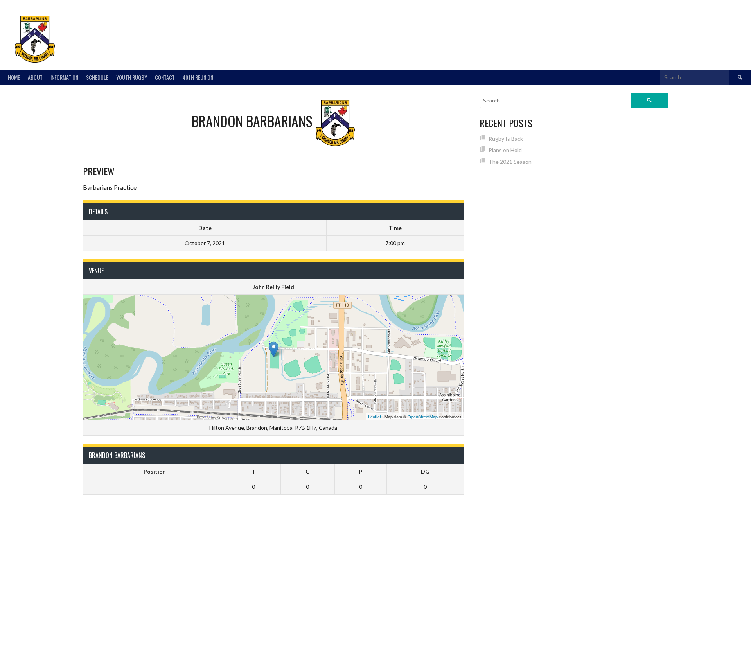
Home (14, 77)
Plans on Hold (505, 150)
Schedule (97, 77)
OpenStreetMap (423, 416)
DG (425, 471)
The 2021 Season (510, 161)
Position (155, 471)
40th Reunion (198, 77)
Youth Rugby (131, 77)
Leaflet (374, 416)
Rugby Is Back (506, 138)
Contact (165, 77)
